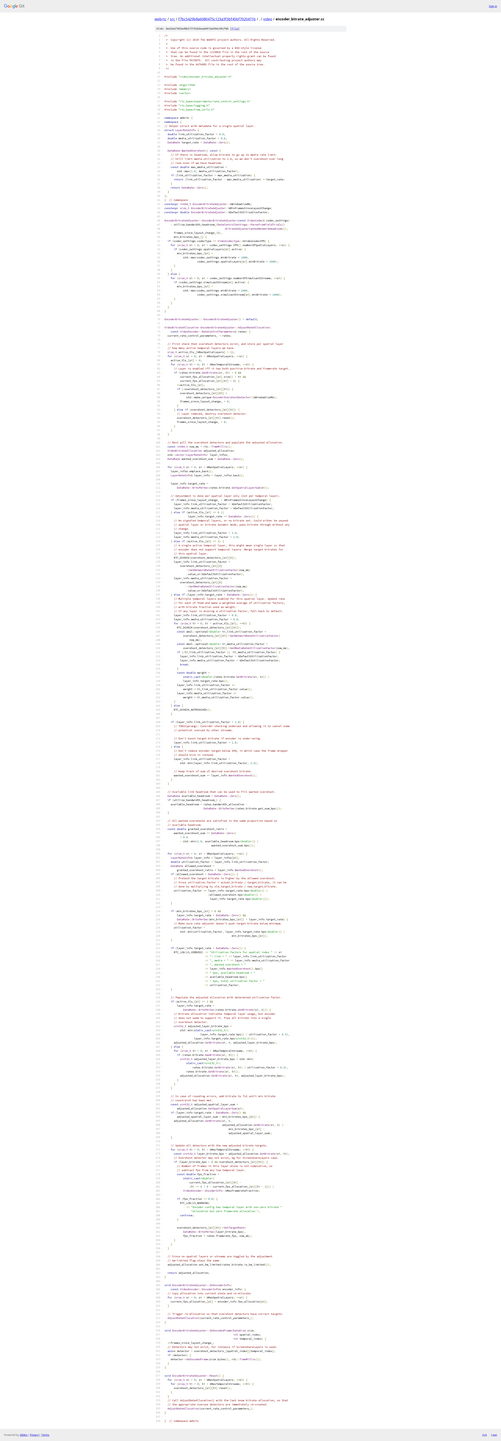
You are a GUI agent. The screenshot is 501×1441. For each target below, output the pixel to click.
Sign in (493, 6)
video (267, 19)
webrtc (161, 19)
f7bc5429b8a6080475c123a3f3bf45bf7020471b (217, 19)
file (235, 28)
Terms (45, 1435)
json (494, 1435)
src (172, 19)
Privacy (34, 1435)
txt (484, 1435)
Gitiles (23, 1435)
